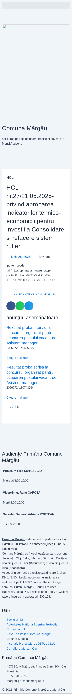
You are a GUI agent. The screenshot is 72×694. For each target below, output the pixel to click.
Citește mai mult (17, 358)
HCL (10, 177)
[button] (36, 5)
